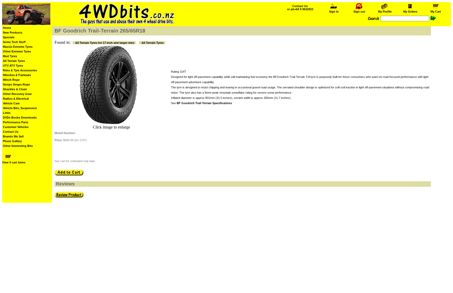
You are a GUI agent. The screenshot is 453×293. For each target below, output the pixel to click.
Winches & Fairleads (17, 75)
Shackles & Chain (15, 89)
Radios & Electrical (16, 98)
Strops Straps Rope (16, 84)
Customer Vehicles (16, 127)
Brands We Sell (13, 136)
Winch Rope (11, 79)
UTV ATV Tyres (13, 65)
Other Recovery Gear (17, 93)
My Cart (435, 11)
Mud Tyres (10, 56)
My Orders (410, 11)
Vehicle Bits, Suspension (20, 108)
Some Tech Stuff (14, 42)
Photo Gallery (12, 141)
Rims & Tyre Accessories (20, 70)
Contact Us (10, 131)
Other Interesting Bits (18, 145)
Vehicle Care (11, 103)
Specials (8, 37)
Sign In (334, 11)
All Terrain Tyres (14, 60)
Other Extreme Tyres (17, 51)
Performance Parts (15, 122)
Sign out (359, 11)
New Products (12, 32)
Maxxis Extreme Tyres (18, 46)
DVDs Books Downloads (20, 117)
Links (6, 112)
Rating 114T (178, 71)
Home (7, 27)
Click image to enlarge (111, 127)
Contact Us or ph (300, 7)
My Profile (385, 11)
